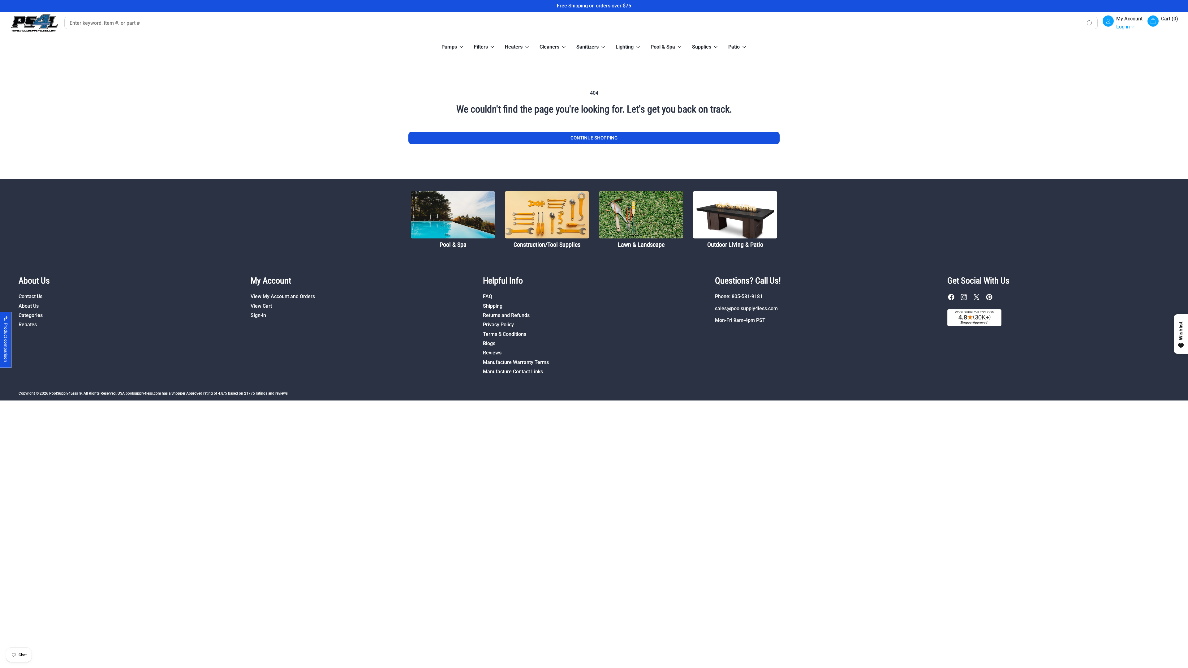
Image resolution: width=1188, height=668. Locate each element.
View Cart (261, 306)
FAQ (487, 296)
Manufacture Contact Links (513, 372)
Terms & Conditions (504, 334)
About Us (29, 306)
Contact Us (30, 296)
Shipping (492, 306)
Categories (31, 315)
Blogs (489, 343)
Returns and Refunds (506, 315)
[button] (1162, 23)
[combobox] (572, 23)
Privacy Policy (498, 325)
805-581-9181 (747, 296)
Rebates (28, 325)
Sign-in (258, 315)
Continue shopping (594, 138)
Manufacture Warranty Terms (516, 362)
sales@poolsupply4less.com (746, 308)
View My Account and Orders (283, 296)
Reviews (492, 353)
